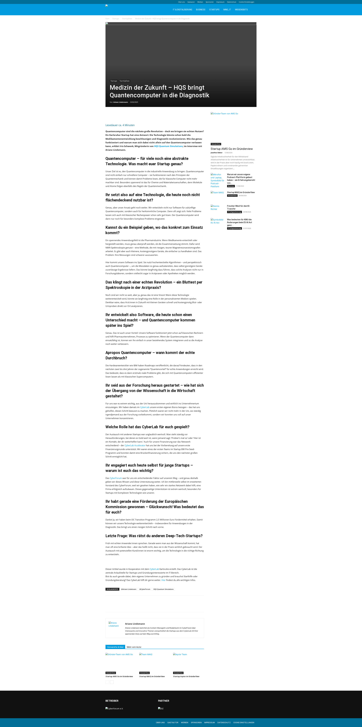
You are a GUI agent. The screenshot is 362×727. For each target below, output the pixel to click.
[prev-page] (107, 682)
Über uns (181, 2)
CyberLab (144, 407)
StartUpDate (127, 18)
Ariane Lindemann (120, 102)
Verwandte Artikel (115, 647)
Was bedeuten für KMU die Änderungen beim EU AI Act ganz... (239, 222)
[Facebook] (108, 115)
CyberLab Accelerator (135, 445)
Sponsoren (210, 2)
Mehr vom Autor (134, 647)
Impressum (220, 2)
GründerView (110, 673)
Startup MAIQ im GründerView (152, 676)
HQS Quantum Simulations (168, 146)
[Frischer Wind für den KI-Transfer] (218, 209)
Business (200, 9)
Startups (214, 9)
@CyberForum (144, 589)
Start (107, 18)
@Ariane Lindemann (128, 589)
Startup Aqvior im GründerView (186, 676)
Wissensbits (241, 9)
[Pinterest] (121, 115)
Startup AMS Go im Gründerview (119, 676)
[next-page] (112, 682)
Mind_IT (227, 9)
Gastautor (191, 2)
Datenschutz (231, 2)
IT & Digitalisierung (182, 9)
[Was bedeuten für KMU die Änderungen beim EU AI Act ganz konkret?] (218, 223)
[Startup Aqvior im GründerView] (188, 663)
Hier (163, 580)
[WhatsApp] (128, 115)
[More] (134, 115)
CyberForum (116, 478)
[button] (253, 9)
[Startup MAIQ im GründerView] (154, 663)
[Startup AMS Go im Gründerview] (120, 663)
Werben (200, 2)
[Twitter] (115, 115)
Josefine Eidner (216, 153)
